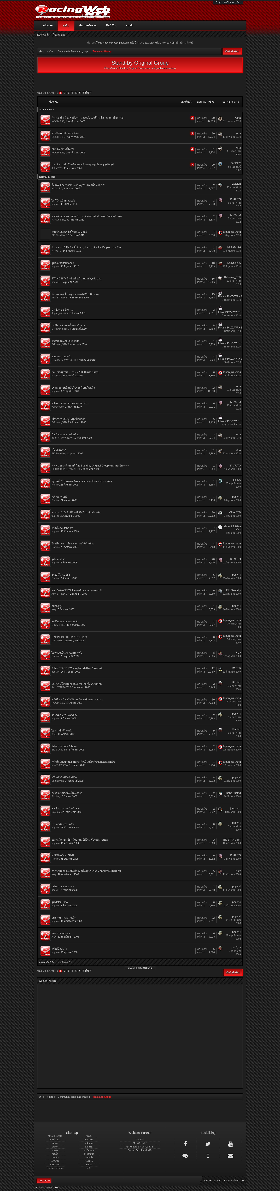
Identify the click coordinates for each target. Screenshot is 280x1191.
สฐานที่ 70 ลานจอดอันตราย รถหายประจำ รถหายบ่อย (82, 481)
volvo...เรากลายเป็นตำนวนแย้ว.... (70, 403)
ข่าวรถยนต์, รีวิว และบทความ (140, 1147)
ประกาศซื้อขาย (87, 25)
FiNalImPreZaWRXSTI (231, 296)
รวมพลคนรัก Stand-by (64, 715)
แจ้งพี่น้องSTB (60, 948)
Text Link (140, 1139)
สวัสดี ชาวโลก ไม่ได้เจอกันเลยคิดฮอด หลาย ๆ (77, 699)
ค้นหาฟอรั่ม (43, 34)
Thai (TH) (42, 1180)
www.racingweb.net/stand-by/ (160, 68)
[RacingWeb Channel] (230, 1143)
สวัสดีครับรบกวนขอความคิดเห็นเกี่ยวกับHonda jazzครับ (83, 761)
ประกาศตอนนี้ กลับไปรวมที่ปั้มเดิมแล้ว (73, 387)
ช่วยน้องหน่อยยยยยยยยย (65, 341)
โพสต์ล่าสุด (59, 34)
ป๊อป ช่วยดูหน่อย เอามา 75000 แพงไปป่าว (75, 372)
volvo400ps (58, 406)
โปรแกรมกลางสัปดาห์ (64, 746)
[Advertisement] (137, 1035)
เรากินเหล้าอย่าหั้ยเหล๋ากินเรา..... (70, 325)
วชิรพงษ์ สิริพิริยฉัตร (62, 437)
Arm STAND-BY (60, 297)
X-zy (54, 609)
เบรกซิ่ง (55, 1157)
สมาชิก (130, 25)
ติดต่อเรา (208, 1180)
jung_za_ (56, 812)
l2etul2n (236, 183)
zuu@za (236, 947)
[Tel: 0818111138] (208, 1155)
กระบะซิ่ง (89, 1157)
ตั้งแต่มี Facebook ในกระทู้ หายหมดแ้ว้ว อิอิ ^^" (78, 185)
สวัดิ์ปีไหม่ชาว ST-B (63, 855)
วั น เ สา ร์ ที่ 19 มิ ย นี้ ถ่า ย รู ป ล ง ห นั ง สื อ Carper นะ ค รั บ (86, 247)
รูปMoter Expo (60, 902)
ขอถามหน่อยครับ (61, 356)
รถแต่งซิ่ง (89, 1147)
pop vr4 (55, 204)
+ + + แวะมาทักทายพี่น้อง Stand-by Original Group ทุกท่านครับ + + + (90, 465)
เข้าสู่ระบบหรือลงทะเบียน (228, 2)
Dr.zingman (58, 780)
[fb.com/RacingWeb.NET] (185, 1143)
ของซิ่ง (55, 1150)
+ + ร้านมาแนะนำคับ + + (65, 808)
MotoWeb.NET (140, 1143)
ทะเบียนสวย (88, 1150)
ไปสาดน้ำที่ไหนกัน (62, 730)
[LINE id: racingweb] (185, 1155)
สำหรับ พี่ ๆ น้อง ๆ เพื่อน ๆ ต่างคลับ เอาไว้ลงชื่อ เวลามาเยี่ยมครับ (87, 117)
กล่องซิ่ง (55, 1161)
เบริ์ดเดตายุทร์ (59, 496)
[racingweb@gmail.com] (230, 1155)
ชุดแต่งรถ (89, 1139)
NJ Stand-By (58, 219)
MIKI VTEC (58, 640)
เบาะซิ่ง (89, 1136)
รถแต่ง (55, 1143)
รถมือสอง (89, 1143)
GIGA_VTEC (58, 625)
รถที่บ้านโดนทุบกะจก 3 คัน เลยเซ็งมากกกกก (77, 683)
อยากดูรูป (57, 606)
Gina (238, 117)
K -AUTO (235, 199)
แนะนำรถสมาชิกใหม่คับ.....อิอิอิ (69, 231)
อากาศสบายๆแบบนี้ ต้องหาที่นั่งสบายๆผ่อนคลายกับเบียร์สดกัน (86, 871)
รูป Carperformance (63, 263)
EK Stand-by (58, 235)
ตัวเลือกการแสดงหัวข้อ (140, 967)
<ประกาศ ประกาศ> (63, 886)
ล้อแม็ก (55, 1154)
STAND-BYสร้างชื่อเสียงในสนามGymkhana (76, 278)
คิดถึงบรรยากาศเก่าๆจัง (65, 621)
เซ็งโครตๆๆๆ (59, 450)
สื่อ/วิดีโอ (111, 25)
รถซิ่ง (89, 1168)
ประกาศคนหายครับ (63, 824)
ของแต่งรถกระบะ (55, 1168)
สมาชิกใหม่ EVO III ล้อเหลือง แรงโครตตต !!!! (77, 590)
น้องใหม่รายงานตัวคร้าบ (65, 434)
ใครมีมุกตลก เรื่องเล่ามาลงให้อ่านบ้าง (73, 543)
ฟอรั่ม (66, 25)
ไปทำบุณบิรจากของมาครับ (67, 652)
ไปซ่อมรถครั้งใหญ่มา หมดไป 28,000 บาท (75, 294)
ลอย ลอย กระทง (61, 933)
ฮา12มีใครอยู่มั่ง (61, 574)
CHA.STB (235, 512)
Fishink (55, 484)
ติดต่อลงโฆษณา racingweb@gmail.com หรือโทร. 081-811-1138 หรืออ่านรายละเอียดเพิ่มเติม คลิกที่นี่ (140, 42)
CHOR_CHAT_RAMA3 (64, 469)
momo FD (57, 188)
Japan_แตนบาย (232, 231)
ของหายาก (55, 1164)
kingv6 (237, 480)
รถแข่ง (89, 1164)
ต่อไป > (87, 92)
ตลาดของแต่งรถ (55, 1136)
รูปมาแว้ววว (58, 559)
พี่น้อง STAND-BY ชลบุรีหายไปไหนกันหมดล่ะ (77, 668)
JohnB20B (57, 168)
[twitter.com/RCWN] (208, 1143)
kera (238, 133)
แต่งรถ (55, 1147)
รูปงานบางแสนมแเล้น (64, 917)
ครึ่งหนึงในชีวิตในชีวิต (64, 777)
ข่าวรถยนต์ (89, 1154)
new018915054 (60, 765)
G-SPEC (236, 163)
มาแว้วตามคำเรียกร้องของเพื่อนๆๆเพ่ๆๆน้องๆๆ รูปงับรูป (83, 164)
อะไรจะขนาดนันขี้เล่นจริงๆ (67, 793)
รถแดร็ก (89, 1161)
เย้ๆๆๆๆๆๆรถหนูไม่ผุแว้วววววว (69, 418)
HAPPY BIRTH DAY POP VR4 (69, 637)
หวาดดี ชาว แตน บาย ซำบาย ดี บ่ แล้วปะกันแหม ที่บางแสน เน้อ (87, 216)
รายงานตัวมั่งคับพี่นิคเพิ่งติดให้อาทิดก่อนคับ (76, 512)
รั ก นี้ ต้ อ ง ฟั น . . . (62, 309)
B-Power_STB (232, 277)
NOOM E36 (58, 121)
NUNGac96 (234, 247)
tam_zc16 (57, 515)
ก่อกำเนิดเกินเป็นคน (63, 148)
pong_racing (233, 793)
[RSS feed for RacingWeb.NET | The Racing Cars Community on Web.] (243, 1177)
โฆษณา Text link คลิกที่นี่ (140, 1150)
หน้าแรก (48, 25)
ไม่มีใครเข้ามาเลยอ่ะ (63, 200)
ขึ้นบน (236, 1180)
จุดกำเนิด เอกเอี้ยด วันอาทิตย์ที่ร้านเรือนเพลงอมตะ (80, 839)
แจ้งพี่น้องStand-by (62, 528)
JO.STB (236, 668)
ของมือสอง (55, 1139)
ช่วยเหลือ (218, 1180)
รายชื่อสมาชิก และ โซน (65, 133)
